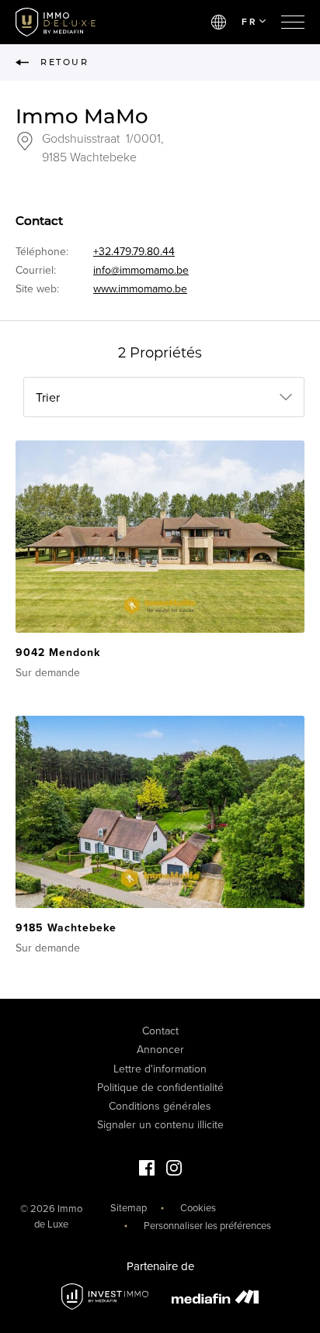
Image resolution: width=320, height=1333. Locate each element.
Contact (160, 1031)
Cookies (198, 1208)
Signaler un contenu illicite (160, 1124)
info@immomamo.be (141, 270)
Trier (48, 398)
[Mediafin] (215, 1296)
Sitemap (128, 1208)
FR (249, 21)
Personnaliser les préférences (207, 1226)
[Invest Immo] (104, 1297)
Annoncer (160, 1049)
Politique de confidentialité (160, 1087)
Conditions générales (160, 1106)
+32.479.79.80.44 (134, 251)
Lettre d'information (160, 1069)
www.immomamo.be (140, 288)
